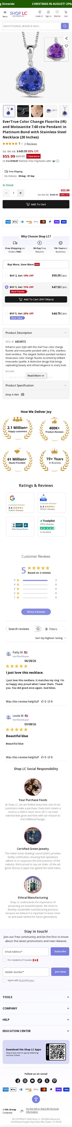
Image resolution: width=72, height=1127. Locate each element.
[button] (57, 161)
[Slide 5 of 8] (65, 111)
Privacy (30, 980)
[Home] (22, 14)
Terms (22, 980)
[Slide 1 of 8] (9, 111)
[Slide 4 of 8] (51, 111)
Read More (34, 375)
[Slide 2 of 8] (23, 111)
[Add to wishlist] (66, 46)
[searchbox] (20, 629)
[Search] (65, 26)
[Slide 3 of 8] (37, 111)
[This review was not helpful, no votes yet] (49, 701)
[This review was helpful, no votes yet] (42, 701)
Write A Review (36, 611)
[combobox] (32, 26)
